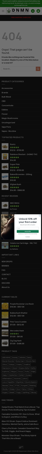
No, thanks (28, 236)
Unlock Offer (28, 231)
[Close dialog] (40, 215)
